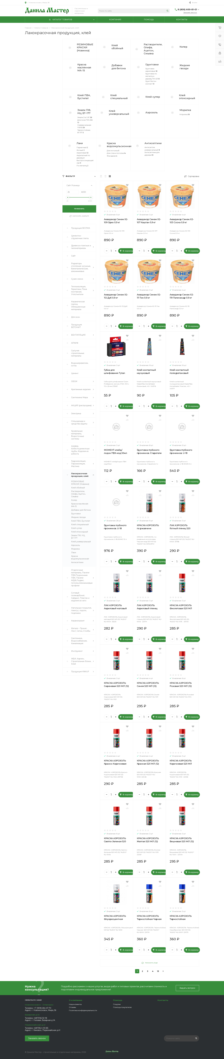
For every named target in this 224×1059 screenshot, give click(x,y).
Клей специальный (119, 97)
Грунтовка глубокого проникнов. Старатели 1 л (149, 453)
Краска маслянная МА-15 (84, 67)
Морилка (185, 110)
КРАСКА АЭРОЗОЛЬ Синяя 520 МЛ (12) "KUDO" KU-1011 (148, 686)
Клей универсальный (119, 112)
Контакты (163, 1000)
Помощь (117, 1000)
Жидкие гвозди (185, 67)
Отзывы (72, 1007)
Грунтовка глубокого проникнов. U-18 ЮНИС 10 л (115, 528)
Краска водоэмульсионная (119, 145)
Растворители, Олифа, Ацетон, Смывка (153, 49)
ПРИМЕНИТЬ (79, 209)
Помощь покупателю (122, 1007)
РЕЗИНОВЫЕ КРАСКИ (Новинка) (85, 47)
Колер (183, 46)
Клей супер (152, 96)
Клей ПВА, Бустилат (83, 97)
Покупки (117, 1004)
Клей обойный (117, 47)
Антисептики (153, 143)
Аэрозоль (151, 112)
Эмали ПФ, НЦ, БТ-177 (84, 111)
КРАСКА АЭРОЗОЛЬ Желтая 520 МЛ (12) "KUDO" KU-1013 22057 (149, 841)
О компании (75, 1000)
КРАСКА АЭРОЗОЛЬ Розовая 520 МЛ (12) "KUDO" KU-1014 (181, 686)
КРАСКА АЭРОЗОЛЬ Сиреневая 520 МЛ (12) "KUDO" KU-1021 (116, 686)
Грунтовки (152, 64)
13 (158, 971)
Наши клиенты (75, 1004)
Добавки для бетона (118, 67)
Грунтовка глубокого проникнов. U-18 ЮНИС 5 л (181, 453)
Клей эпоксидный (187, 97)
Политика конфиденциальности (83, 1010)
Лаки (80, 143)
